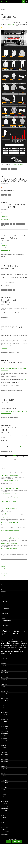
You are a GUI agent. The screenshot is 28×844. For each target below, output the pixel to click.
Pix (14, 254)
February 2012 (4, 801)
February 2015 (4, 726)
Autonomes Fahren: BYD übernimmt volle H (10, 538)
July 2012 (3, 789)
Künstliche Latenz (11, 362)
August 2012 (3, 787)
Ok (8, 841)
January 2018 (3, 689)
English (2, 202)
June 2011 (3, 817)
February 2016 (4, 712)
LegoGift (2, 645)
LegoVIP (19, 645)
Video (10, 194)
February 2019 (4, 681)
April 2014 (3, 749)
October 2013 (3, 763)
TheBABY (22, 651)
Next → (14, 459)
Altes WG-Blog (6, 610)
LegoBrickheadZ (23, 643)
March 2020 (3, 670)
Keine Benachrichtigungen (6, 517)
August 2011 (3, 813)
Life (22, 645)
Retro (25, 649)
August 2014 (3, 740)
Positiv (6, 14)
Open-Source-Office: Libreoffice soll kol (9, 543)
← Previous (6, 456)
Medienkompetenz (6, 647)
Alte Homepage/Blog (6, 598)
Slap (6, 194)
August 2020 (3, 658)
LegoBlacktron (17, 643)
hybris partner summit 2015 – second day (14, 205)
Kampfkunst (3, 586)
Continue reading (5, 219)
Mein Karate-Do (4, 573)
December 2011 (4, 806)
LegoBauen (11, 643)
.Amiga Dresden (4, 564)
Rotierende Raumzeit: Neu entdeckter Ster (9, 470)
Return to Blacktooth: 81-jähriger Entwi (9, 548)
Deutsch (2, 14)
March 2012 (3, 799)
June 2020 (3, 663)
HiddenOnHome (20, 631)
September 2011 (4, 810)
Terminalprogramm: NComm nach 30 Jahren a (10, 522)
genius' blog (4, 1)
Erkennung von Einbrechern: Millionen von (9, 480)
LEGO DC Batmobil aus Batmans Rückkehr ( (9, 488)
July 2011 (3, 815)
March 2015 (3, 724)
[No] (26, 840)
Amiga (2, 589)
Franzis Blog (3, 568)
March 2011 (3, 824)
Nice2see (20, 647)
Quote (3, 317)
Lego (2, 584)
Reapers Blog (3, 575)
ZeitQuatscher (6, 625)
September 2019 (4, 679)
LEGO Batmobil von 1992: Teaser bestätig (9, 508)
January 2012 (3, 803)
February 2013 (4, 780)
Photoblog (3, 649)
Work (3, 225)
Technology (22, 254)
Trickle (25, 379)
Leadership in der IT (16, 446)
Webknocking (5, 615)
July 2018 (3, 686)
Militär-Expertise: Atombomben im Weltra (9, 475)
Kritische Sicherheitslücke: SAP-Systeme (9, 493)
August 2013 (3, 768)
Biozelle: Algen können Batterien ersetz (8, 513)
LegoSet (9, 645)
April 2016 (3, 707)
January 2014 (3, 756)
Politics (11, 649)
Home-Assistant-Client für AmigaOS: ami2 (9, 497)
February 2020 (4, 672)
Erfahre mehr (17, 841)
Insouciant (4, 348)
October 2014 (3, 735)
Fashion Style (8, 16)
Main (4, 603)
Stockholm (10, 651)
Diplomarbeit (6, 608)
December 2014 (4, 731)
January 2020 (3, 674)
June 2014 (3, 745)
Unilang (19, 633)
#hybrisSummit (4, 216)
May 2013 (3, 775)
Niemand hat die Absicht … (10, 401)
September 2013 (4, 766)
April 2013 (3, 778)
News (13, 417)
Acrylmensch (4, 417)
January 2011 (3, 829)
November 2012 (4, 785)
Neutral (10, 633)
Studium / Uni (4, 601)
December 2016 (4, 698)
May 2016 (3, 705)
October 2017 (3, 691)
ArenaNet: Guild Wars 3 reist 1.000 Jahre (9, 534)
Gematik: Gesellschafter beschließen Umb (9, 525)
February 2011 (4, 827)
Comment (16, 639)
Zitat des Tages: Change (9, 428)
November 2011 (4, 808)
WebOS (3, 618)
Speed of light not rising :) (11, 328)
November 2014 (4, 733)
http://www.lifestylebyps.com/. (17, 164)
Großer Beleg (6, 606)
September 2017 (4, 693)
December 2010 (4, 831)
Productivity (16, 649)
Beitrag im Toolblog (11, 24)
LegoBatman (4, 643)
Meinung (12, 647)
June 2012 (3, 792)
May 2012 (3, 794)
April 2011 (3, 822)
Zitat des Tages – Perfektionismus (10, 267)
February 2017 (4, 696)
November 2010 (4, 834)
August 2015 (3, 721)
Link (6, 390)
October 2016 (3, 700)
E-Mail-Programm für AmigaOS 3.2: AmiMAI (10, 484)
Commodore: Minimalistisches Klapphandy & (10, 530)
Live (11, 254)
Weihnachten (6, 653)
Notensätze (3, 591)
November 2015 (4, 717)
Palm (25, 647)
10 (23, 456)
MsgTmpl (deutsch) (7, 620)
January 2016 (3, 714)
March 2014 (3, 752)
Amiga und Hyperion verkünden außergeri (9, 504)
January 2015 (3, 728)
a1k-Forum (3, 566)
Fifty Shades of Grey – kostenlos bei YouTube (14, 179)
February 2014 (4, 754)
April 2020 (3, 667)
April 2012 (3, 796)
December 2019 (4, 677)
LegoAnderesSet (19, 641)
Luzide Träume (5, 613)
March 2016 (3, 710)
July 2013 (3, 770)
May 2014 (3, 747)
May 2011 (3, 820)
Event (3, 254)
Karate (9, 641)
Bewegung (11, 639)
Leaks (12, 641)
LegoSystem (15, 645)
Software (5, 651)
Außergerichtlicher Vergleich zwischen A (9, 501)
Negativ (6, 397)
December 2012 (4, 782)
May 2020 (3, 665)
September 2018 (4, 684)
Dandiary (21, 639)
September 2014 (4, 738)
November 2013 (4, 761)
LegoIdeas (5, 645)
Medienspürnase (4, 571)
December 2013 (4, 759)
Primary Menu (26, 1)
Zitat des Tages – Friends (10, 300)
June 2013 (3, 773)
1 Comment (13, 270)
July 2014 (3, 742)
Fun (2, 194)
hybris (7, 254)
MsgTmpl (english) (7, 623)
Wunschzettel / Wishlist (6, 594)
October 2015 (3, 719)
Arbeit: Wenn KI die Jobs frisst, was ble (8, 552)
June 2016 (3, 703)
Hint (2, 390)
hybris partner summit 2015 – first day (14, 236)
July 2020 (3, 660)
